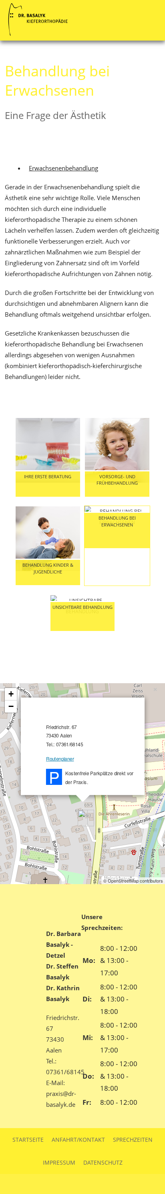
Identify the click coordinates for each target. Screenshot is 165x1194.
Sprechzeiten (133, 1139)
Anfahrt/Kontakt (78, 1139)
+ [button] (11, 694)
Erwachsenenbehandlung (63, 168)
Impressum (59, 1162)
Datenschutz (103, 1162)
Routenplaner (60, 758)
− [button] (11, 706)
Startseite (28, 1139)
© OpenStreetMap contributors (133, 880)
